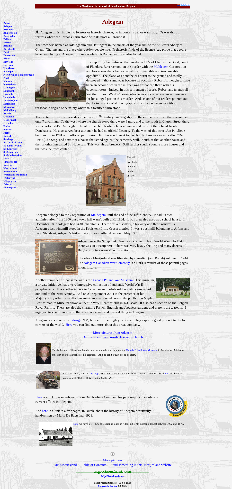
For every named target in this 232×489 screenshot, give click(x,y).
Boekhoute (9, 49)
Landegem (9, 87)
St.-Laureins (10, 148)
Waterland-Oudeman (15, 174)
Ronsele (7, 136)
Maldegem (161, 66)
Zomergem (9, 187)
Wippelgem (9, 181)
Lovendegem (10, 100)
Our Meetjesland (65, 465)
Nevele (7, 113)
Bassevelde (9, 36)
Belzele (7, 42)
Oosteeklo (8, 116)
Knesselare (9, 84)
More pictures (112, 460)
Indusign (75, 320)
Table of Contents (94, 465)
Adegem (8, 26)
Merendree (9, 107)
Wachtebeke (10, 171)
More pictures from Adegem (112, 332)
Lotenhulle (9, 97)
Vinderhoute (10, 161)
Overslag (8, 123)
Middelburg (9, 110)
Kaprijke (8, 71)
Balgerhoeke (10, 32)
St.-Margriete (11, 152)
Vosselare (8, 165)
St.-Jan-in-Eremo (13, 142)
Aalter (7, 23)
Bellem (7, 39)
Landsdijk (8, 90)
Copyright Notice (107, 486)
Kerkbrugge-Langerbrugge (18, 74)
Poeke (6, 126)
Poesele (7, 129)
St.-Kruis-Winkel (12, 145)
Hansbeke (8, 68)
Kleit (6, 78)
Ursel (6, 158)
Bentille (7, 45)
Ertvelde (8, 61)
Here (69, 324)
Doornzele (9, 55)
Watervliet (9, 178)
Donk (6, 52)
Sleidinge (94, 373)
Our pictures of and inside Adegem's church (113, 337)
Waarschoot (10, 168)
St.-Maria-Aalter (12, 155)
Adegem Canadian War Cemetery (107, 263)
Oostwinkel (9, 119)
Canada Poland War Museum (113, 280)
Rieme (7, 132)
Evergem (8, 65)
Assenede (8, 29)
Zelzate (7, 184)
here (167, 373)
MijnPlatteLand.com (112, 476)
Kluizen (7, 81)
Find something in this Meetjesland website (141, 465)
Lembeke (8, 94)
